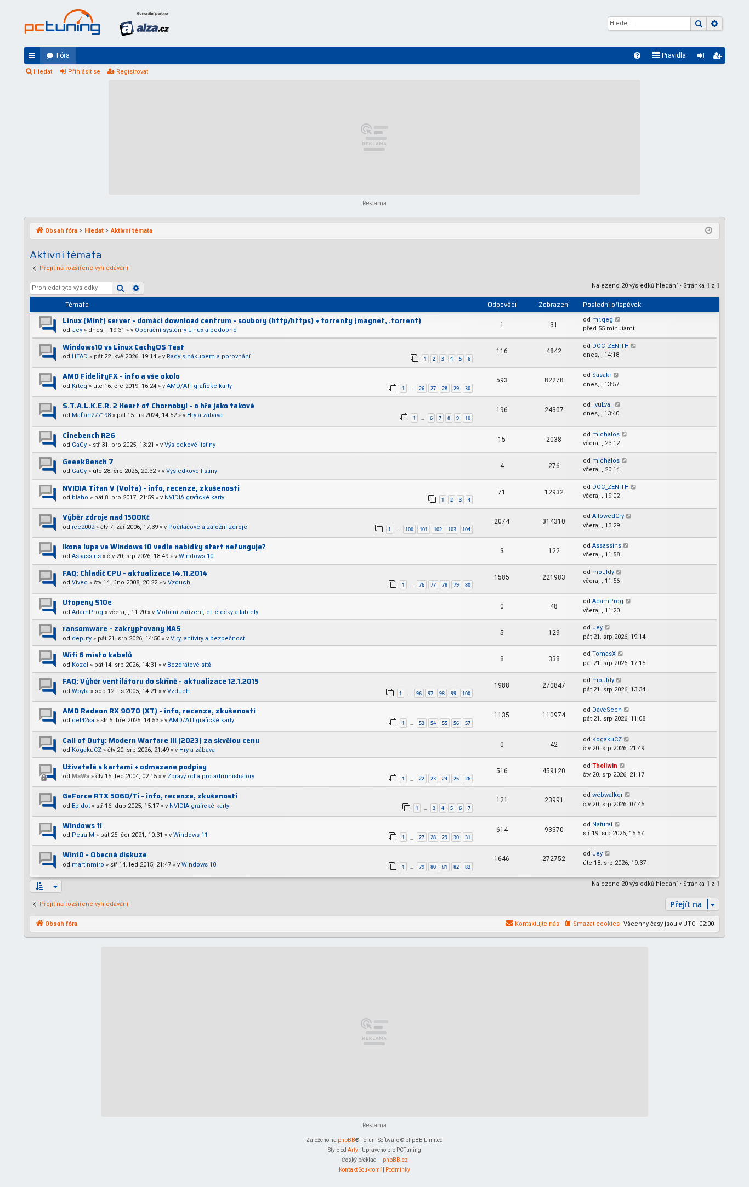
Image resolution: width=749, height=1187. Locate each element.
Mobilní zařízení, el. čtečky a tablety (207, 612)
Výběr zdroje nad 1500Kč (106, 517)
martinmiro (88, 864)
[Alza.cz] (144, 23)
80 (467, 584)
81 (444, 866)
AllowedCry (608, 516)
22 (421, 778)
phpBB (346, 1140)
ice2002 (83, 527)
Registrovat (132, 71)
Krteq (79, 386)
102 (438, 529)
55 (444, 723)
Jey (77, 330)
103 (452, 529)
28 (444, 388)
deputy (82, 638)
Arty (353, 1150)
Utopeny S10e (87, 602)
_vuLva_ (602, 404)
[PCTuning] (62, 22)
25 (456, 778)
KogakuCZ (86, 749)
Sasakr (601, 375)
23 (433, 778)
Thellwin (604, 765)
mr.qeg (602, 319)
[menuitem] (637, 55)
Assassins (86, 556)
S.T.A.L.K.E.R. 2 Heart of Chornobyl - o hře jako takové (158, 406)
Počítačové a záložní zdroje (207, 527)
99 (453, 693)
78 (444, 584)
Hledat (42, 71)
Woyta (80, 691)
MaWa (80, 776)
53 (421, 723)
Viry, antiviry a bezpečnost (208, 638)
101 (423, 529)
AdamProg (87, 612)
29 (456, 388)
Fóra (63, 55)
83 (467, 866)
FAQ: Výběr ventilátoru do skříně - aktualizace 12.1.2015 (161, 681)
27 (433, 388)
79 (456, 584)
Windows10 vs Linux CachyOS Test (123, 347)
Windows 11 (82, 825)
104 (466, 529)
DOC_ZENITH (610, 346)
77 (433, 584)
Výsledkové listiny (189, 444)
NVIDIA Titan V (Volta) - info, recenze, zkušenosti (151, 488)
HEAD (80, 356)
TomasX (604, 653)
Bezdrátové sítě (189, 664)
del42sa (83, 720)
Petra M (83, 835)
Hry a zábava (205, 415)
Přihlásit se (84, 71)
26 (421, 388)
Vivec (80, 582)
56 (456, 723)
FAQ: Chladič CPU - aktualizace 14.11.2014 (135, 573)
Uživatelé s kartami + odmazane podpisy (135, 767)
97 (430, 693)
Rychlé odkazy (34, 58)
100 (409, 529)
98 (442, 693)
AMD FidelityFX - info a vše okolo (121, 376)
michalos (606, 434)
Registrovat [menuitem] (719, 58)
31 (467, 837)
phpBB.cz (395, 1160)
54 (433, 723)
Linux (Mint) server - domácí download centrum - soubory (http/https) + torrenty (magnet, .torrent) (242, 321)
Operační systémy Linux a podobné (186, 330)
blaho (80, 497)
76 (421, 584)
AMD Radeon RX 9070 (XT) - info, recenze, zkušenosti (159, 711)
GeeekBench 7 (88, 462)
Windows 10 (196, 556)
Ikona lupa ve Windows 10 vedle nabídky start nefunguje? (164, 547)
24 (444, 778)
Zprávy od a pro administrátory (210, 776)
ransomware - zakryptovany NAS (122, 628)
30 (467, 388)
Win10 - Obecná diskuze (105, 854)
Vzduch (179, 582)
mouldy (603, 572)
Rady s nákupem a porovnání (209, 356)
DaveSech (607, 709)
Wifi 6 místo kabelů (97, 655)
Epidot (81, 805)
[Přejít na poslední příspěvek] (618, 320)
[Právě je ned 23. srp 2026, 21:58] (708, 231)
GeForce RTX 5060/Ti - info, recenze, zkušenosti (150, 796)
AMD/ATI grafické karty (199, 386)
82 (456, 866)
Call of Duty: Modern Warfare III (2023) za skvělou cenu (161, 740)
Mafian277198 (91, 415)
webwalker (607, 794)
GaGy (79, 444)
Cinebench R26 (89, 435)
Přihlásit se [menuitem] (703, 58)
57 (467, 723)
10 (467, 417)
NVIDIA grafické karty (194, 497)
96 (419, 693)
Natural (602, 824)
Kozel (80, 664)
